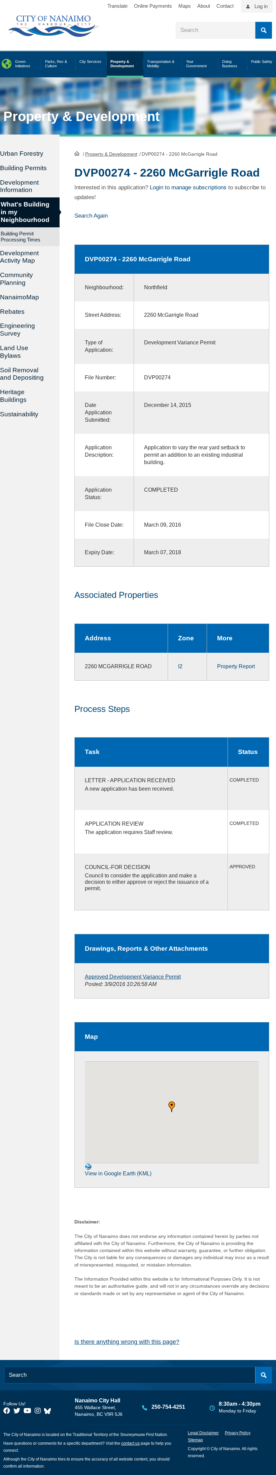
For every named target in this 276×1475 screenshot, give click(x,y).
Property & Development (111, 154)
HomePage (76, 153)
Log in (261, 6)
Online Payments (153, 6)
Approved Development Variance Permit (133, 977)
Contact (225, 6)
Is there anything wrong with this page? (126, 1341)
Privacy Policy (237, 1433)
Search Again (91, 216)
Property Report (236, 666)
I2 (180, 666)
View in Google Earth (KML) (118, 1173)
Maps (184, 6)
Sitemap (195, 1440)
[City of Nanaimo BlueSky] (49, 1410)
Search (263, 30)
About (203, 6)
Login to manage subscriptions (188, 187)
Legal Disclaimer (203, 1433)
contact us (130, 1443)
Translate (117, 6)
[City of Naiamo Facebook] (6, 1410)
